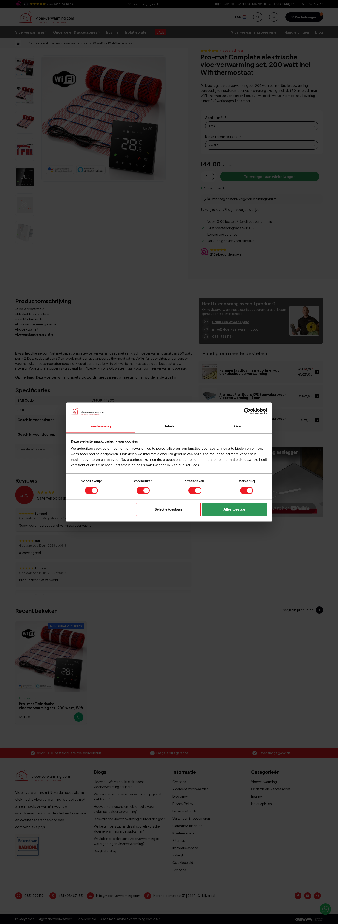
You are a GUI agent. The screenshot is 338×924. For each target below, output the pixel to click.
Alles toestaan (234, 509)
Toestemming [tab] (100, 426)
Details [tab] (169, 426)
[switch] (143, 490)
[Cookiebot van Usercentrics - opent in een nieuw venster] (247, 411)
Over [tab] (238, 426)
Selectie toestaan (168, 509)
